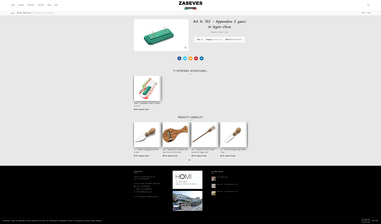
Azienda (21, 5)
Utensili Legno (27, 13)
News (49, 5)
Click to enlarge (186, 48)
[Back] (12, 13)
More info (375, 221)
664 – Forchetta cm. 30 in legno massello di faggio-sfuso (202, 151)
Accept (366, 221)
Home (13, 5)
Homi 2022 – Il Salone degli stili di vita (227, 191)
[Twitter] (185, 58)
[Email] (190, 58)
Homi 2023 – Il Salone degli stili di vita (227, 184)
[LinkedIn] (202, 58)
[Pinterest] (196, 58)
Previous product (363, 13)
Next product (368, 13)
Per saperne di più (142, 109)
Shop (56, 5)
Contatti (41, 5)
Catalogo (30, 5)
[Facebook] (179, 58)
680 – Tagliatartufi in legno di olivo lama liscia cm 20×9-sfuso (175, 151)
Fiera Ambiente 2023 (222, 177)
